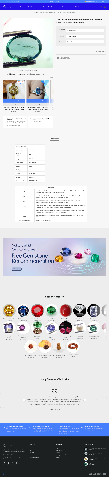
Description (54, 139)
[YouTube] (17, 463)
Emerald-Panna (51, 318)
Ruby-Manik (37, 318)
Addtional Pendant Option (37, 74)
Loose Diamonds (80, 318)
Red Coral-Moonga (65, 318)
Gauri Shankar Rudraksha (59, 355)
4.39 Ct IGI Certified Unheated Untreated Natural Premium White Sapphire (97, 453)
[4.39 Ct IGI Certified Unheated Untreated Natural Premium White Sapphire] (86, 454)
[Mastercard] (94, 474)
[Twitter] (12, 463)
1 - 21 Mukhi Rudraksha (30, 355)
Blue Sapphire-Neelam (23, 318)
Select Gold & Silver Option (62, 30)
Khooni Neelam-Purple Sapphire (23, 336)
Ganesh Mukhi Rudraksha (45, 355)
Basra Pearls (80, 336)
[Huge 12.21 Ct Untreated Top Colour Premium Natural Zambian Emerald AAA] (86, 464)
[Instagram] (8, 463)
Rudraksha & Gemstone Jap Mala (73, 355)
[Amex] (98, 474)
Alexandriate (37, 336)
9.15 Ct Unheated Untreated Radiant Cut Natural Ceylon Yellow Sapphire (97, 458)
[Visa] (90, 474)
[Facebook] (4, 463)
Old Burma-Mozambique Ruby (66, 336)
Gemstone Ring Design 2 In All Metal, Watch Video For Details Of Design (37, 108)
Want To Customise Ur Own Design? (28, 70)
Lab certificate (61, 36)
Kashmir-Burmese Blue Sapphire (51, 336)
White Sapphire (94, 318)
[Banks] (101, 474)
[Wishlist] (101, 6)
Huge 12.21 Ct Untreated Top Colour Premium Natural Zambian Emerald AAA (97, 463)
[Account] (97, 6)
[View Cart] (104, 6)
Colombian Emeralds (94, 336)
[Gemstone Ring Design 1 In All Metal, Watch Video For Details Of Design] (14, 91)
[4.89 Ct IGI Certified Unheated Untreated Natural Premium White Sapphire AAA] (86, 449)
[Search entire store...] (93, 6)
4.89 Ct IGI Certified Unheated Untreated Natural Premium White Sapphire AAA (97, 448)
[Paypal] (104, 474)
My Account (59, 444)
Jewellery (13, 104)
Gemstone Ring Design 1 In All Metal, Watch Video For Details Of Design (13, 108)
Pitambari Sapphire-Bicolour (9, 336)
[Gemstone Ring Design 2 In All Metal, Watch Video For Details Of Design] (37, 91)
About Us (32, 444)
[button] (12, 101)
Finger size (61, 41)
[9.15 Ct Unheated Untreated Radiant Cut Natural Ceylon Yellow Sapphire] (86, 459)
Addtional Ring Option (16, 74)
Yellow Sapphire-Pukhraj (9, 318)
